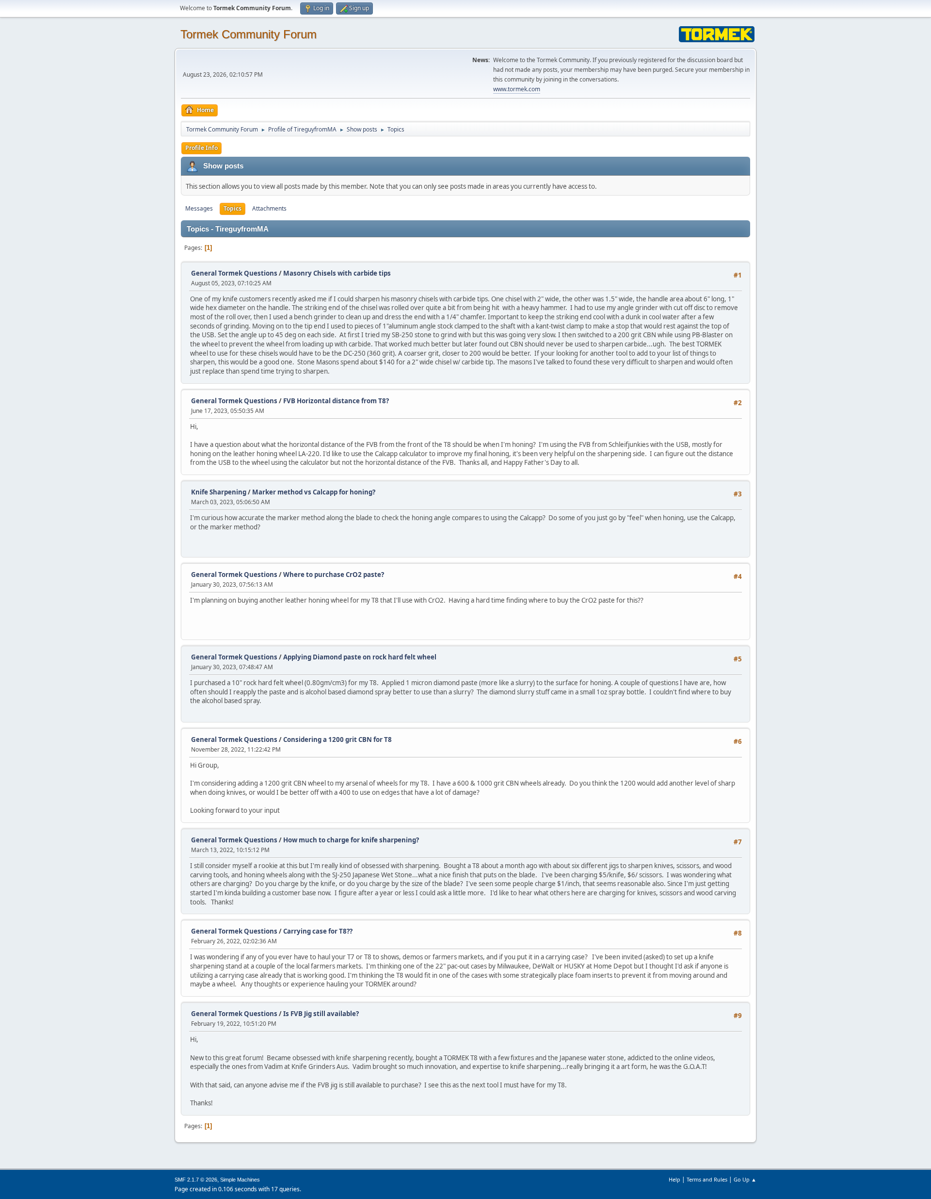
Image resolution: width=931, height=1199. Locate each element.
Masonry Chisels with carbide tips (337, 273)
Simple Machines (240, 1180)
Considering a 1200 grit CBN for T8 (337, 739)
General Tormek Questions (235, 273)
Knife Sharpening (218, 492)
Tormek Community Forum (248, 34)
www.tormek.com (516, 89)
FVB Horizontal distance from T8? (336, 400)
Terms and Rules (707, 1179)
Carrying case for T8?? (318, 931)
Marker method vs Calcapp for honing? (313, 492)
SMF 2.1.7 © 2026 (196, 1180)
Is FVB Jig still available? (321, 1013)
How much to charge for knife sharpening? (351, 840)
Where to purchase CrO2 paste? (333, 574)
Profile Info (201, 148)
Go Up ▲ (745, 1179)
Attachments (269, 208)
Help (674, 1179)
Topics (232, 208)
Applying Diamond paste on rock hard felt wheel (359, 657)
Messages (199, 208)
